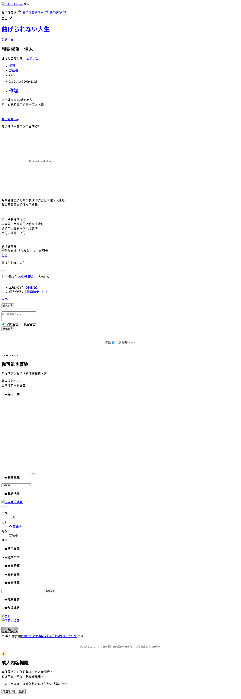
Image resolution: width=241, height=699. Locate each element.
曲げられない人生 (26, 29)
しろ (5, 255)
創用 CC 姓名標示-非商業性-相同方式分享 (49, 636)
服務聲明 (156, 646)
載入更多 (8, 305)
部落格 (13, 70)
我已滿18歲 (9, 691)
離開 (21, 691)
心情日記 (32, 58)
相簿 (12, 65)
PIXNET (92, 646)
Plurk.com (35, 474)
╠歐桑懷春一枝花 (36, 292)
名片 (12, 75)
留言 (31, 276)
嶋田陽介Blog (10, 119)
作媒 (13, 90)
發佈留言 (8, 328)
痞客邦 (22, 276)
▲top (5, 298)
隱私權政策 (142, 646)
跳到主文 (8, 39)
